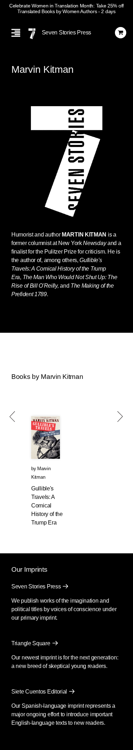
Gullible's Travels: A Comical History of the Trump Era (47, 505)
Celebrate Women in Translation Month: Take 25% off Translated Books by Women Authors (66, 8)
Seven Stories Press (66, 32)
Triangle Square (30, 643)
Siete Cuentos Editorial (39, 692)
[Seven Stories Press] (32, 33)
